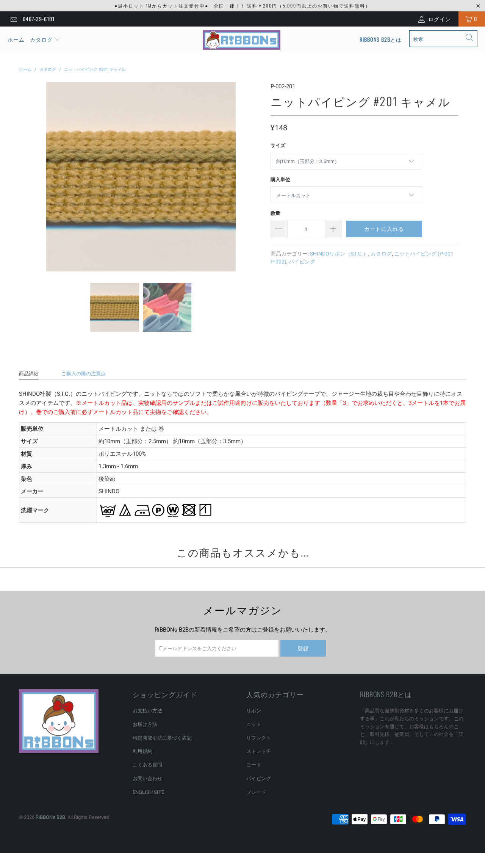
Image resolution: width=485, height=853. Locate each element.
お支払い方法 (147, 710)
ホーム (16, 39)
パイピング (302, 262)
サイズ (278, 145)
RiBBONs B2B (50, 817)
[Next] (255, 176)
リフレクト (258, 738)
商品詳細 (29, 373)
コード (253, 765)
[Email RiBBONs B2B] (13, 19)
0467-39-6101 (39, 19)
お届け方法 (145, 724)
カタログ (41, 39)
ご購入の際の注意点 (83, 373)
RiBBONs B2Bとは (381, 39)
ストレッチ (258, 751)
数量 (275, 213)
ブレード (256, 792)
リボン (253, 710)
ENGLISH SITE (148, 792)
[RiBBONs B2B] (241, 40)
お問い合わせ (147, 778)
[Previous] (26, 176)
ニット (253, 724)
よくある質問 (147, 765)
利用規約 (142, 751)
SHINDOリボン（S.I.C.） (339, 254)
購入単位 (280, 179)
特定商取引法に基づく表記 (162, 738)
